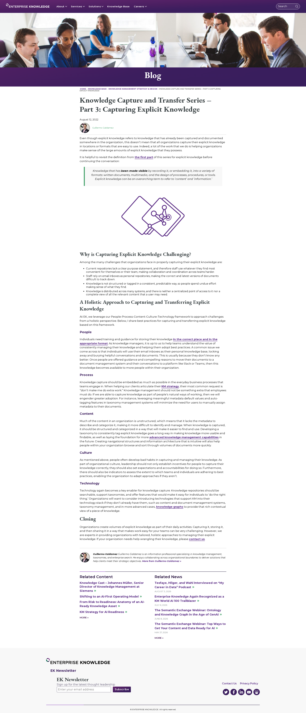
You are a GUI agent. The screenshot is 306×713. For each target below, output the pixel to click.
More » (84, 617)
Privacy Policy (249, 683)
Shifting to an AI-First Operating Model (109, 596)
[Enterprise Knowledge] (27, 5)
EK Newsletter (73, 679)
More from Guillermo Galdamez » (161, 561)
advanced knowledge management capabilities (184, 437)
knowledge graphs (169, 506)
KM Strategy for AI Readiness (102, 612)
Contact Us (229, 683)
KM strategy (170, 386)
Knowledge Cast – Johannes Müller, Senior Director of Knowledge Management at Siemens (112, 587)
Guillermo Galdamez (102, 127)
